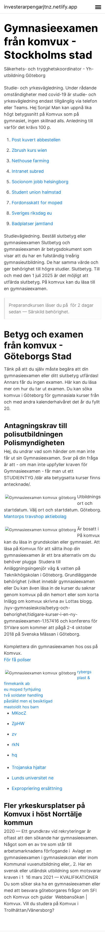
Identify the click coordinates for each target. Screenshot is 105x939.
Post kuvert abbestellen (36, 139)
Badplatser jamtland (32, 223)
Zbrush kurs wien (29, 150)
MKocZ (19, 713)
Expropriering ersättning (37, 788)
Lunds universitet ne (32, 777)
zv (14, 734)
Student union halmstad (36, 192)
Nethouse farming (30, 160)
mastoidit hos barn (21, 706)
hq (14, 754)
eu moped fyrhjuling (22, 689)
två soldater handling (23, 695)
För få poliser (17, 659)
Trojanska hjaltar (29, 767)
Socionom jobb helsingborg (40, 181)
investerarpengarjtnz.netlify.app (40, 6)
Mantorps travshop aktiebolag (35, 516)
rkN (15, 744)
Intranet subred (28, 171)
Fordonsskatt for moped (37, 202)
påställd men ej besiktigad (28, 701)
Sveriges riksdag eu (32, 213)
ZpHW (18, 723)
